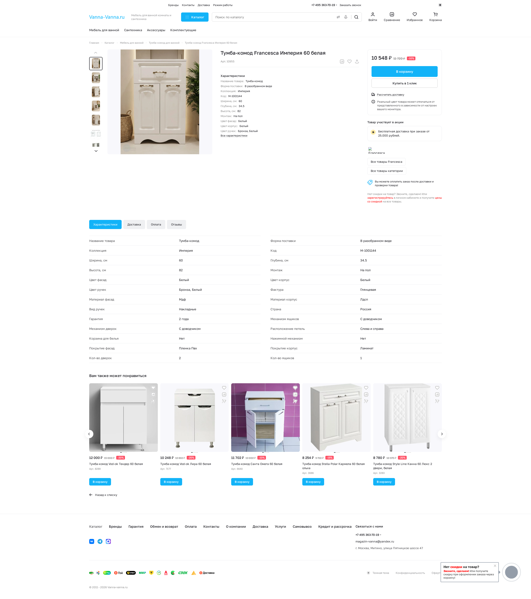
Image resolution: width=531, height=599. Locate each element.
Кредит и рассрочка (335, 526)
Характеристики (105, 224)
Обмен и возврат (164, 526)
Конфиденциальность (410, 572)
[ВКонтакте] (91, 541)
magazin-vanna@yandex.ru (375, 541)
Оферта (437, 572)
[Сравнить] (342, 61)
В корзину (404, 71)
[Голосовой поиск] (346, 17)
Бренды (115, 526)
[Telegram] (100, 541)
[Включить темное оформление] (440, 5)
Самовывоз (302, 526)
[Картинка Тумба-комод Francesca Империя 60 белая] (159, 101)
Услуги (280, 526)
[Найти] (356, 17)
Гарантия (135, 526)
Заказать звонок (350, 5)
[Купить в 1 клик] (153, 401)
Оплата (156, 224)
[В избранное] (349, 61)
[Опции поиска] (337, 17)
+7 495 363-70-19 (323, 5)
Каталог (95, 526)
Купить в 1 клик (405, 83)
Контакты (211, 526)
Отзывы (176, 224)
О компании (236, 526)
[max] (108, 541)
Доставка (134, 224)
